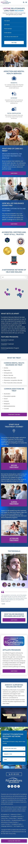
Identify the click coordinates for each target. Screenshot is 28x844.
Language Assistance (6, 826)
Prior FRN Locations (5, 820)
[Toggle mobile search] (23, 2)
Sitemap (20, 818)
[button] (18, 295)
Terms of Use (4, 818)
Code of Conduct (5, 824)
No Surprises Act (5, 814)
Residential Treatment (7, 340)
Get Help (14, 42)
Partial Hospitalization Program (10, 348)
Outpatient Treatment (7, 344)
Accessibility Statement (17, 816)
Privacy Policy (12, 818)
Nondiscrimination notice (18, 820)
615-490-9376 (15, 774)
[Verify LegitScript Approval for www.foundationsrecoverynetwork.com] (7, 238)
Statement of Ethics (16, 814)
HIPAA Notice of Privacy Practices (9, 822)
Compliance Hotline (17, 824)
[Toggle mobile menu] (26, 2)
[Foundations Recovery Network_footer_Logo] (14, 778)
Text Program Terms (19, 826)
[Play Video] (14, 715)
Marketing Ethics (5, 816)
